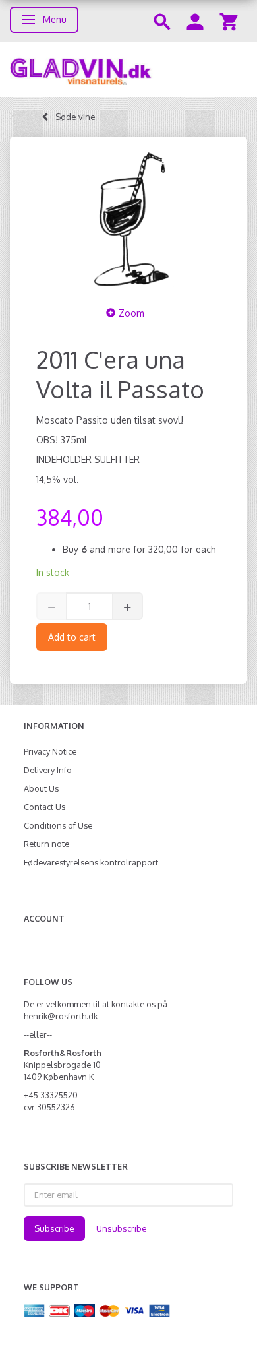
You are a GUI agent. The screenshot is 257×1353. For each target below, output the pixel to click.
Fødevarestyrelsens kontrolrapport (91, 862)
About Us (41, 788)
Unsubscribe (121, 1228)
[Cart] (228, 21)
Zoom (131, 313)
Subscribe (54, 1228)
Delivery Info (48, 770)
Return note (46, 843)
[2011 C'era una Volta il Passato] (128, 219)
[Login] (195, 21)
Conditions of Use (58, 825)
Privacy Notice (50, 751)
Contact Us (44, 807)
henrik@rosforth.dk (61, 1016)
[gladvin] (128, 69)
